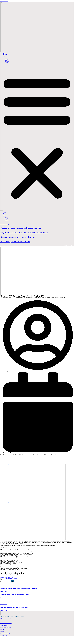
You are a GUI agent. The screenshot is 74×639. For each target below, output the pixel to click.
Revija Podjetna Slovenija (5, 627)
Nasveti (6, 58)
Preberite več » (3, 591)
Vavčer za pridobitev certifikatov (15, 241)
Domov (4, 53)
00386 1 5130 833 (4, 621)
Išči (1, 579)
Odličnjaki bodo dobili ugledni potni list (8, 578)
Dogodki (2, 629)
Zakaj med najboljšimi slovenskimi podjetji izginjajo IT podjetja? (15, 594)
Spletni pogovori (4, 625)
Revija (4, 55)
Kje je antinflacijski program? (6, 577)
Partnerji (2, 631)
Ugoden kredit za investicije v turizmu (18, 237)
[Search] (12, 581)
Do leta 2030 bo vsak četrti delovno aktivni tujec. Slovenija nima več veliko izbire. (19, 588)
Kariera (6, 62)
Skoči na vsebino (4, 1)
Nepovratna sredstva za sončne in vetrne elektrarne (24, 232)
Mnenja (6, 60)
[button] (37, 137)
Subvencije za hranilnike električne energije (20, 228)
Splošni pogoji (3, 635)
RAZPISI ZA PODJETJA (67, 245)
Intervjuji (7, 61)
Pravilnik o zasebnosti (5, 633)
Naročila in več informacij (6, 623)
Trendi (6, 59)
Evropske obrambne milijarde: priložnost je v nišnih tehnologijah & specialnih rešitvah (20, 600)
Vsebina (4, 56)
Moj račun (5, 54)
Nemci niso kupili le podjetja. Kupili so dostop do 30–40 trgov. (14, 607)
